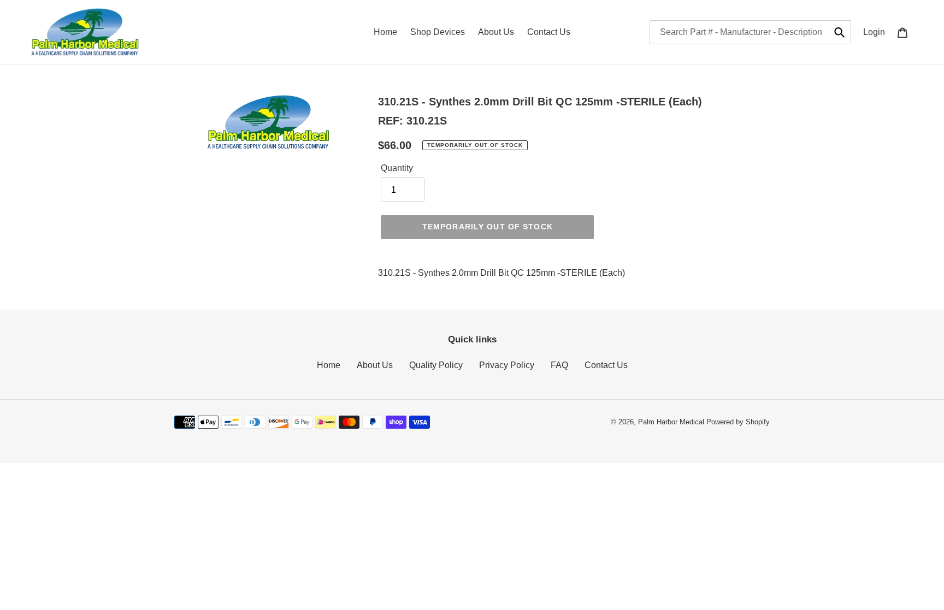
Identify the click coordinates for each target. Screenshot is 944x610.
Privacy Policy (506, 365)
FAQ (559, 365)
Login (877, 32)
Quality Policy (436, 365)
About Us (375, 365)
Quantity (397, 168)
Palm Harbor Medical (671, 422)
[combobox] (750, 32)
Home (328, 365)
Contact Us (606, 365)
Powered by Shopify (738, 422)
